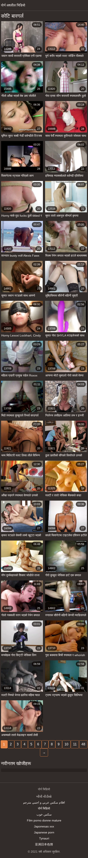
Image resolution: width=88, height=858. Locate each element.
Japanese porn (44, 832)
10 (66, 744)
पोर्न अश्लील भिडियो (13, 5)
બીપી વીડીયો (44, 796)
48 (83, 744)
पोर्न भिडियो (44, 808)
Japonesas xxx (44, 826)
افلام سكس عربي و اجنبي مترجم (44, 802)
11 (75, 744)
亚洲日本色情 (44, 844)
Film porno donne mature (44, 820)
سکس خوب (44, 814)
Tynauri (44, 838)
